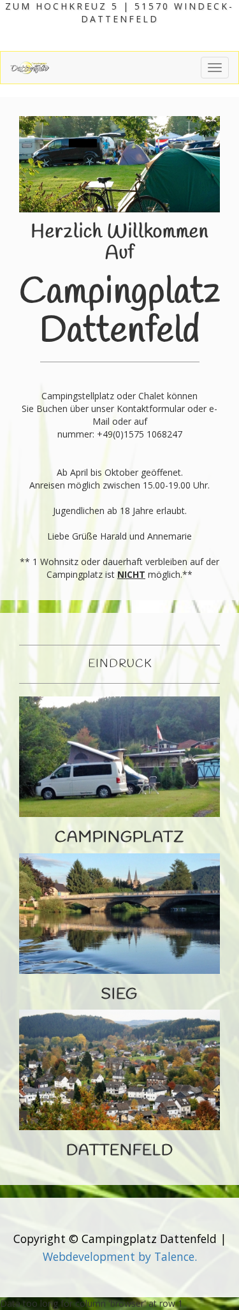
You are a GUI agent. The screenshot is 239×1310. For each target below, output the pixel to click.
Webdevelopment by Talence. (120, 1256)
